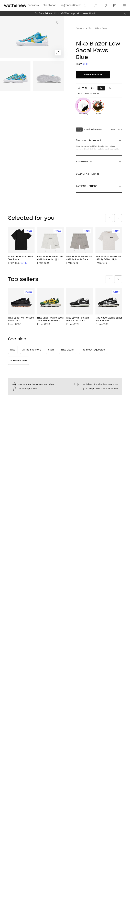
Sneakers (80, 28)
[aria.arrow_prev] (109, 218)
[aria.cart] (115, 5)
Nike (90, 28)
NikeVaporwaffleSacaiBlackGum (21, 319)
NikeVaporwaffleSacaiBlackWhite (108, 319)
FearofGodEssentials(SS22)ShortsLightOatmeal (50, 258)
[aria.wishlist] (105, 5)
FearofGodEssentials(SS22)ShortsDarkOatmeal (79, 258)
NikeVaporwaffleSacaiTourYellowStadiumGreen (50, 319)
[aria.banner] (125, 14)
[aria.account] (96, 5)
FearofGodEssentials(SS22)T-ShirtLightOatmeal (108, 258)
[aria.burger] (123, 5)
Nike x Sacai (101, 28)
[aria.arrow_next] (118, 218)
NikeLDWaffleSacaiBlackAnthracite (77, 319)
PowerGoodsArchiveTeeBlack (20, 258)
